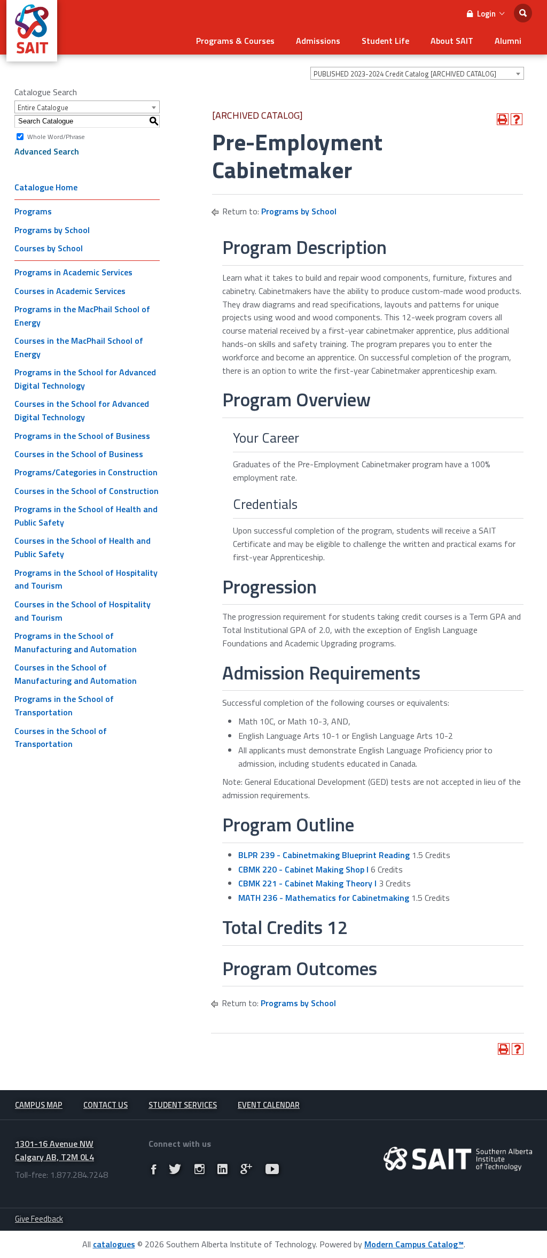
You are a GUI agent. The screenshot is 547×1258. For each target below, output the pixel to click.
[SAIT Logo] (31, 55)
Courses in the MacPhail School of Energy (78, 347)
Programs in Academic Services (73, 272)
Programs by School (52, 229)
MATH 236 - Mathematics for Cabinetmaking (323, 897)
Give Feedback (39, 1219)
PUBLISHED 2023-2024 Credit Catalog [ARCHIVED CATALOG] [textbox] (405, 73)
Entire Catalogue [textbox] (43, 107)
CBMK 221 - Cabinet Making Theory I (307, 883)
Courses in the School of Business (78, 453)
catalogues (114, 1244)
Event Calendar (269, 1105)
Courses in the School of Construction (86, 490)
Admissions (318, 40)
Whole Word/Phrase (56, 136)
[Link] (153, 1169)
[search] (523, 13)
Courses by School (48, 248)
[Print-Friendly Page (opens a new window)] (503, 119)
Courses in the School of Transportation (60, 737)
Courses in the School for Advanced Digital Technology (81, 410)
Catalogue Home (45, 187)
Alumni (508, 40)
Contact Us (105, 1105)
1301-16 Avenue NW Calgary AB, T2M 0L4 (54, 1150)
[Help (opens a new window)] (516, 119)
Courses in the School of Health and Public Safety (82, 547)
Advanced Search (46, 151)
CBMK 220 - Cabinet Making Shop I (303, 869)
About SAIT (452, 40)
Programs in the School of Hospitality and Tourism (86, 579)
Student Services (183, 1105)
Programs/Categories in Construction (86, 472)
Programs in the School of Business (82, 435)
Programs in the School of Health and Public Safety (86, 516)
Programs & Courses (235, 40)
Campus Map (38, 1105)
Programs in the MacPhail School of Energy (82, 316)
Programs (33, 211)
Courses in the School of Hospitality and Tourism (82, 611)
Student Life (385, 40)
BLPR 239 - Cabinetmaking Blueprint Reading (324, 854)
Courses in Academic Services (70, 290)
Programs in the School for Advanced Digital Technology (85, 379)
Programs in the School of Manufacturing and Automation (75, 642)
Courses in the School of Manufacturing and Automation (75, 674)
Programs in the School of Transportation (64, 705)
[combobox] (417, 73)
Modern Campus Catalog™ (414, 1244)
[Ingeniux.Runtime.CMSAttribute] (458, 1158)
